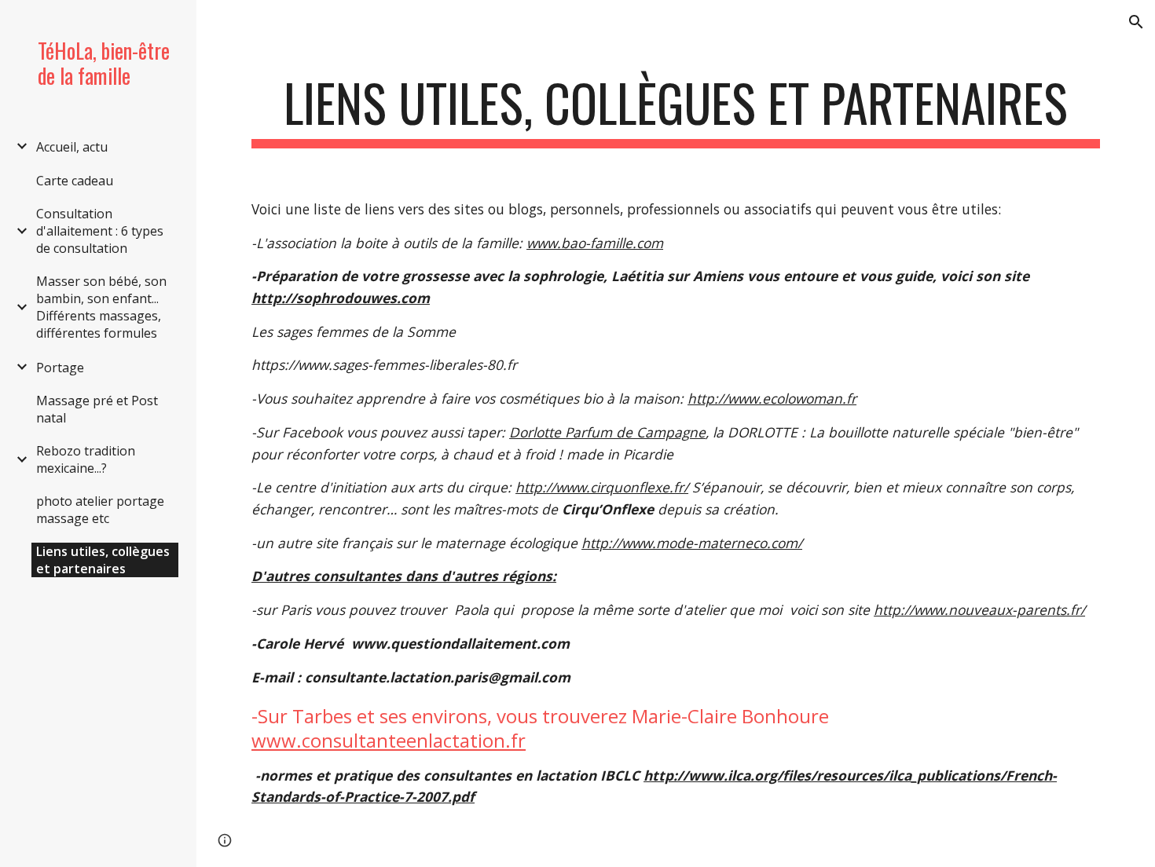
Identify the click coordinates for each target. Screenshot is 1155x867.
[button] (1136, 22)
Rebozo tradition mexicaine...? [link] (85, 459)
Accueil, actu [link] (72, 146)
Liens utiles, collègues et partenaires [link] (103, 560)
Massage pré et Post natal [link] (97, 409)
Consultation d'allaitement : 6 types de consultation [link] (99, 231)
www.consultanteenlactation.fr (388, 740)
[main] (675, 110)
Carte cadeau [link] (74, 180)
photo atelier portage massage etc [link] (100, 509)
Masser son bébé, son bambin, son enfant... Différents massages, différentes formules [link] (101, 307)
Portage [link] (60, 367)
